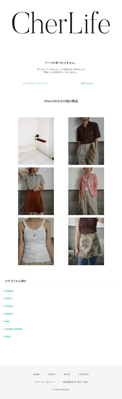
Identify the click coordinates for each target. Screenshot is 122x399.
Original (9, 291)
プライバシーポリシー (44, 382)
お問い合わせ (87, 83)
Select (8, 298)
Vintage (9, 306)
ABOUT (52, 374)
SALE (8, 337)
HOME (36, 374)
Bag (7, 321)
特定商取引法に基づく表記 (75, 382)
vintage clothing (13, 329)
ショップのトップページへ (35, 83)
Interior (9, 314)
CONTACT (84, 374)
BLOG (67, 374)
